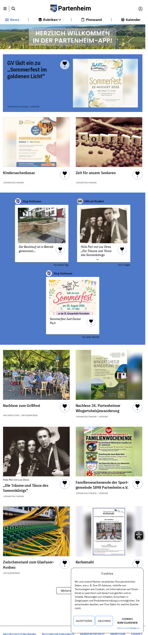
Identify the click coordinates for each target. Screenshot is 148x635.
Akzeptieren (84, 621)
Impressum (135, 628)
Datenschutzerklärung (126, 628)
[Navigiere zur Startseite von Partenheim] (72, 9)
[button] (5, 9)
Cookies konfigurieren (127, 620)
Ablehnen (104, 621)
